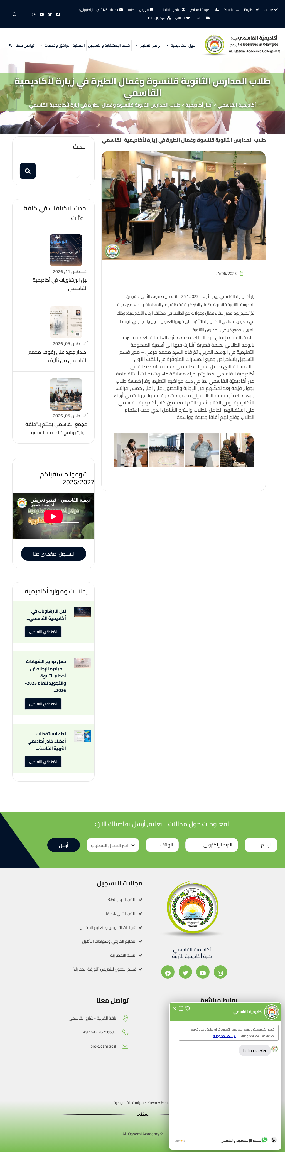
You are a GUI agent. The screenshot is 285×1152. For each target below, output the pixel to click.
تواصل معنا (25, 45)
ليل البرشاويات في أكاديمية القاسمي (60, 284)
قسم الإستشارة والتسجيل (109, 45)
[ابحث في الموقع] (10, 45)
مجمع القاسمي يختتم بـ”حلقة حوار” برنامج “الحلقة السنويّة (56, 428)
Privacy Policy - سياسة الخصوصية (142, 1102)
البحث (80, 147)
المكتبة (79, 45)
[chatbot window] (225, 1076)
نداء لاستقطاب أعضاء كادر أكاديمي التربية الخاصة (47, 740)
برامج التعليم (150, 45)
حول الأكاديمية (183, 45)
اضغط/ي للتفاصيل (43, 631)
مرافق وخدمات (57, 45)
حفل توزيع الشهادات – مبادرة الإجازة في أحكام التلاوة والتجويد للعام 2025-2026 (45, 675)
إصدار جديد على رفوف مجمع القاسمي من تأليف (58, 356)
